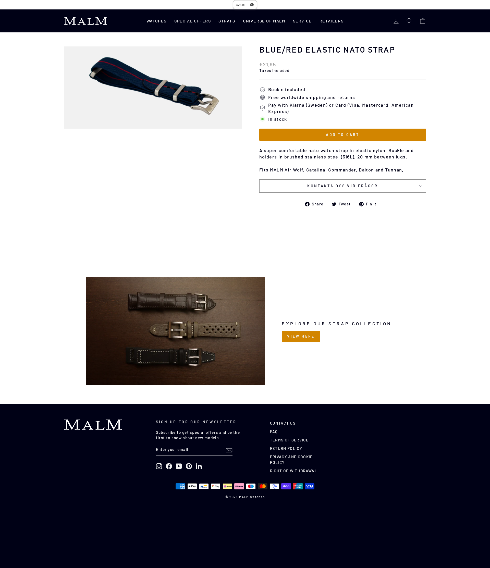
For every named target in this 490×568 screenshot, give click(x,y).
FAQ (274, 431)
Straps (226, 20)
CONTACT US (283, 423)
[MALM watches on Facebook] (169, 466)
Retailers (332, 20)
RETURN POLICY (286, 448)
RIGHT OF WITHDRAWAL (293, 470)
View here (301, 336)
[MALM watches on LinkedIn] (199, 466)
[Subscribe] (229, 450)
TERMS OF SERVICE (289, 440)
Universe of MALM (264, 20)
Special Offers (192, 20)
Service (302, 20)
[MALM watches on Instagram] (159, 466)
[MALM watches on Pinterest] (189, 466)
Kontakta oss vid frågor (342, 186)
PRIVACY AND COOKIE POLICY (291, 459)
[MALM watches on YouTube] (179, 466)
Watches (156, 20)
